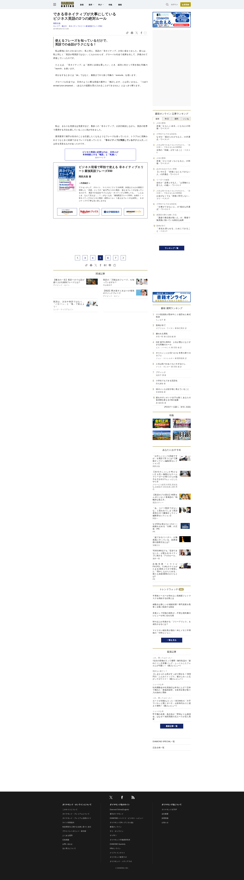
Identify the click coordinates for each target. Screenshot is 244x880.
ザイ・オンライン (116, 831)
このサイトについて (70, 809)
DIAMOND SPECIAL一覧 (164, 741)
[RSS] (133, 798)
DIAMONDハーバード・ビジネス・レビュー (126, 818)
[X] (111, 798)
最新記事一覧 (172, 726)
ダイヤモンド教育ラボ (118, 857)
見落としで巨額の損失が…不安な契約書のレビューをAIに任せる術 (172, 614)
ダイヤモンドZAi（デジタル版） (122, 822)
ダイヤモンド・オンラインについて (77, 804)
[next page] (123, 257)
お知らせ (165, 822)
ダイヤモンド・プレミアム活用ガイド (76, 818)
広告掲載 (65, 839)
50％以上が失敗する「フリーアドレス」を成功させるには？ (172, 622)
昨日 (167, 118)
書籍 (120, 4)
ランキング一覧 (171, 248)
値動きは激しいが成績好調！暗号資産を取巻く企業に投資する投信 (172, 605)
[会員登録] (185, 4)
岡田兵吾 (56, 23)
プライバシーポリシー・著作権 (74, 831)
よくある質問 (67, 835)
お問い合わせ (67, 844)
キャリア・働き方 (60, 26)
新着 (82, 4)
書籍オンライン (116, 826)
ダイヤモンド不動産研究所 (120, 839)
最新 (157, 118)
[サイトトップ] (67, 4)
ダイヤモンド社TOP (169, 809)
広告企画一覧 (158, 747)
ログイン (174, 4)
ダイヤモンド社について (172, 804)
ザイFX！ (113, 835)
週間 (176, 118)
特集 (110, 4)
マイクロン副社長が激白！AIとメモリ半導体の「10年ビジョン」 (172, 631)
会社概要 (165, 814)
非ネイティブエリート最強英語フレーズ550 (85, 26)
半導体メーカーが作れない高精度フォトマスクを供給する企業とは (172, 596)
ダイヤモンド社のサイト (120, 804)
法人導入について (69, 848)
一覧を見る (172, 640)
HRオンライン (115, 848)
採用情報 (165, 818)
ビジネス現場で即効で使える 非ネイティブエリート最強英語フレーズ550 (111, 169)
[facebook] (122, 798)
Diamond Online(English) (119, 809)
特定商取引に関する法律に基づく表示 (76, 826)
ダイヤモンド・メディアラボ (121, 861)
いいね (186, 118)
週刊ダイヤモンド (116, 814)
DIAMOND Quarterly (117, 844)
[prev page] (77, 257)
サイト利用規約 (68, 822)
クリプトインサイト (117, 852)
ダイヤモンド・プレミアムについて (75, 814)
